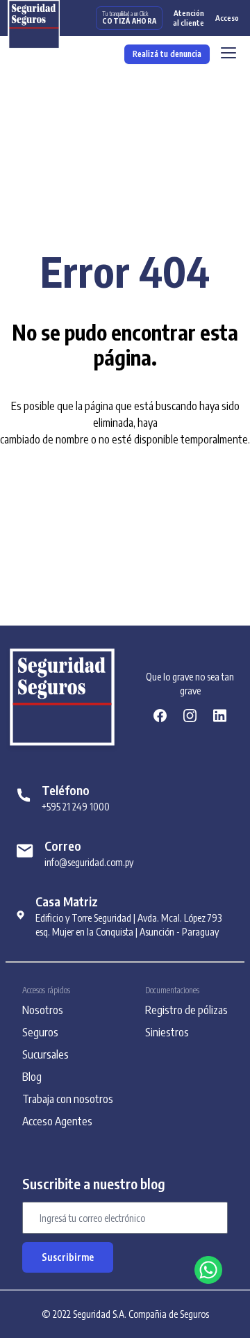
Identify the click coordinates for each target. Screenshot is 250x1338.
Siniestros (167, 1032)
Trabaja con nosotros (67, 1099)
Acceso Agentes (57, 1121)
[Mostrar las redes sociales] (208, 1270)
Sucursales (45, 1054)
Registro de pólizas (186, 1010)
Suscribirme (68, 1257)
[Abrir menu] (228, 54)
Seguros (40, 1032)
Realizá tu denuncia (167, 54)
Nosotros (42, 1010)
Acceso (227, 17)
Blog (32, 1077)
